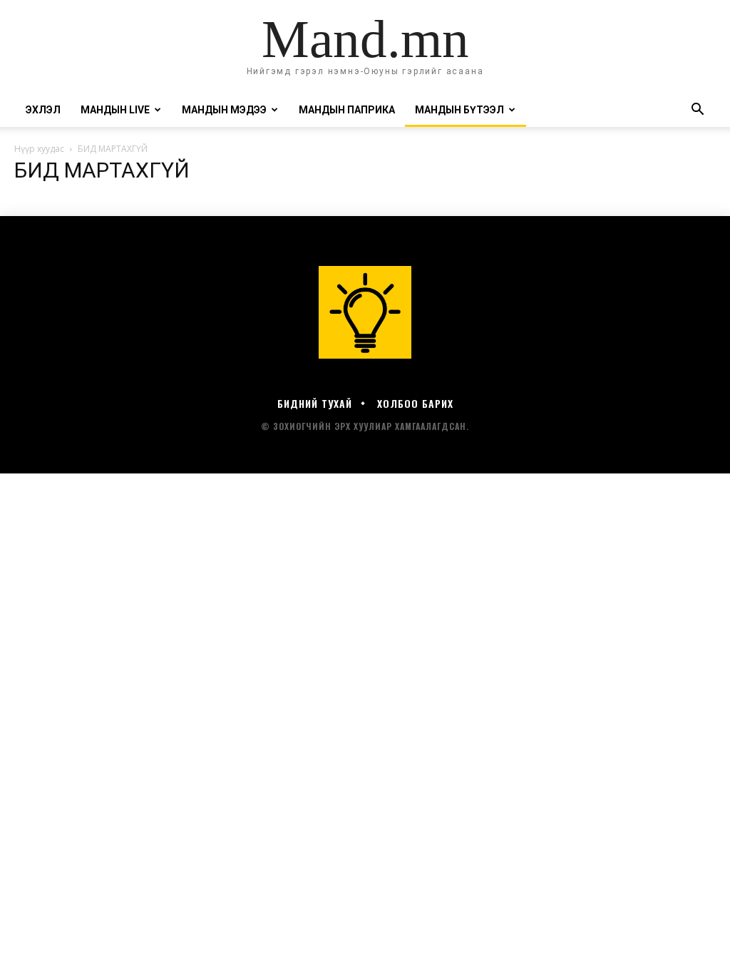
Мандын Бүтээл (459, 110)
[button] (697, 111)
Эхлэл (43, 110)
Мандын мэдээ (224, 110)
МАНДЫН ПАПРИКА (347, 110)
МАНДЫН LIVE (115, 110)
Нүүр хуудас (39, 149)
